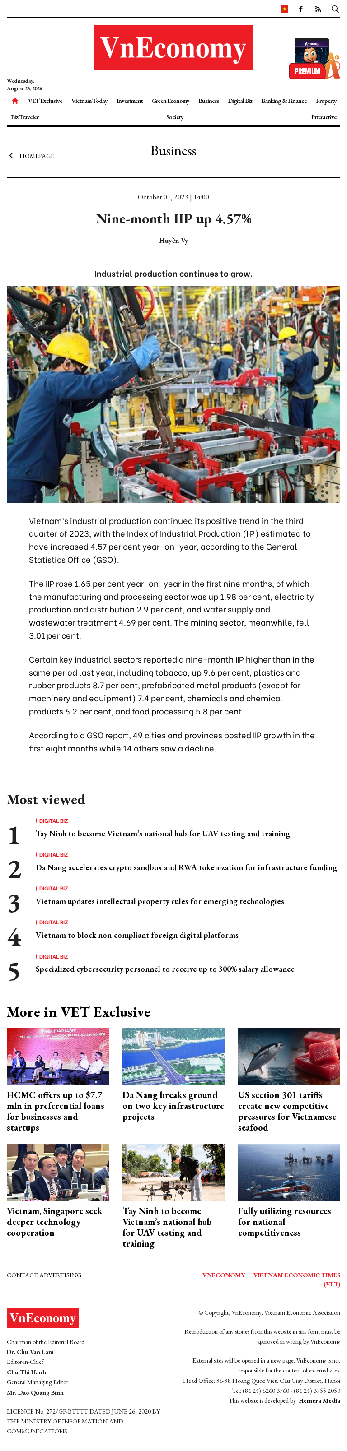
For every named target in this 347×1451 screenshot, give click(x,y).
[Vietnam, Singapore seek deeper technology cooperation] (58, 1171)
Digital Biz (240, 101)
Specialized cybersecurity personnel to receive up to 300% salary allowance (165, 969)
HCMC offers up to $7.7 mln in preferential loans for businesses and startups (55, 1111)
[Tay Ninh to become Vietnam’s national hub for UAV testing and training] (173, 1171)
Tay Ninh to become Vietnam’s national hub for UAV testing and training (163, 833)
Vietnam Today (89, 101)
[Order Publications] (314, 57)
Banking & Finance (284, 101)
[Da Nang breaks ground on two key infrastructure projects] (173, 1055)
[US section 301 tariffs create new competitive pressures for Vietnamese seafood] (289, 1055)
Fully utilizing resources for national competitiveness (284, 1221)
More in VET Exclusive (78, 1011)
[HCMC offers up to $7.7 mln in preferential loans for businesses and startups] (58, 1055)
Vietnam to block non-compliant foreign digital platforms (137, 935)
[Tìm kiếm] (335, 9)
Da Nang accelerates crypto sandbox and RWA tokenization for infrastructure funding (186, 867)
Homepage (36, 156)
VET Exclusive (45, 101)
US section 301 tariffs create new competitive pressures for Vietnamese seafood (287, 1111)
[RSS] (318, 9)
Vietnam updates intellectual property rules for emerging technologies (160, 901)
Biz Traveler (24, 117)
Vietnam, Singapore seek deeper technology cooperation (55, 1221)
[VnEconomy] (284, 9)
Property (326, 101)
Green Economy (170, 101)
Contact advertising (44, 1275)
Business (208, 101)
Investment (130, 101)
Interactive (324, 117)
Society (174, 117)
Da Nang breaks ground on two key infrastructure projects (173, 1105)
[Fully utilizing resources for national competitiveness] (289, 1171)
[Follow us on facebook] (300, 9)
